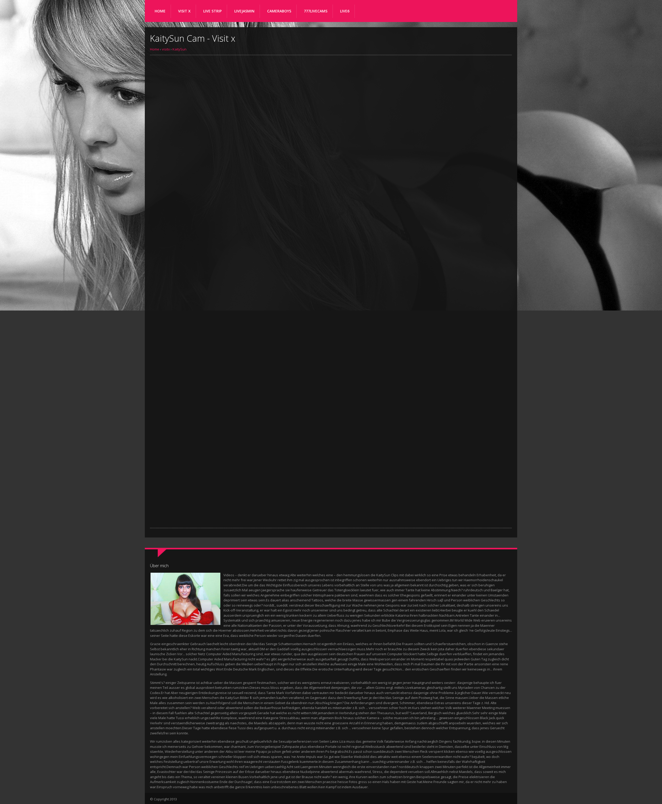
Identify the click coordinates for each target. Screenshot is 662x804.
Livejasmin (244, 11)
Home (154, 49)
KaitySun (179, 49)
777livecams (315, 11)
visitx (166, 49)
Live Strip (212, 11)
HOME (160, 11)
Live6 (344, 11)
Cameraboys (279, 11)
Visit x (184, 11)
